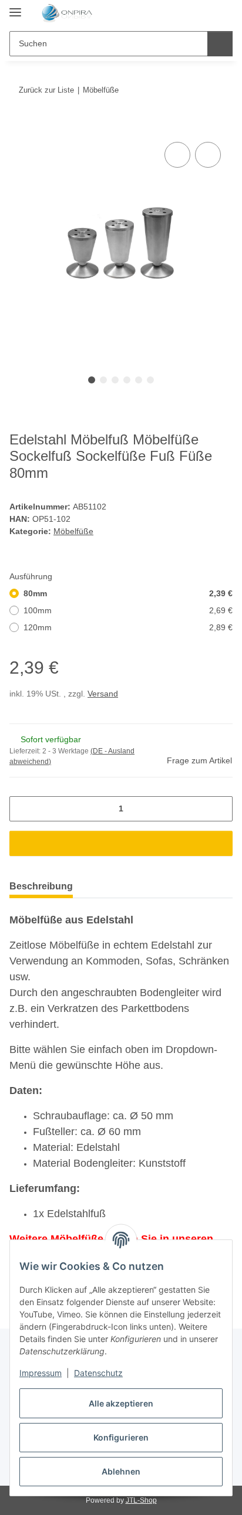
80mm (128, 593)
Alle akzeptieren (121, 1403)
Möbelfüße (73, 531)
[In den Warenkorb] (18, 126)
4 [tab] (126, 379)
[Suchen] (220, 43)
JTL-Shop (141, 1500)
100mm (128, 610)
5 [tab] (138, 379)
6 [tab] (150, 379)
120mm (128, 627)
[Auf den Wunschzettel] (208, 155)
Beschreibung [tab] (41, 886)
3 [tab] (115, 379)
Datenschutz (98, 1373)
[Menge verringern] (22, 809)
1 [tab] (91, 379)
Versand (103, 693)
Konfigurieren (121, 1437)
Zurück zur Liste (46, 90)
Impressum (40, 1373)
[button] (186, 13)
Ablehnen (121, 1471)
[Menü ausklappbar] (15, 7)
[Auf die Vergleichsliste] (177, 155)
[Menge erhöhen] (219, 809)
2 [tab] (103, 379)
